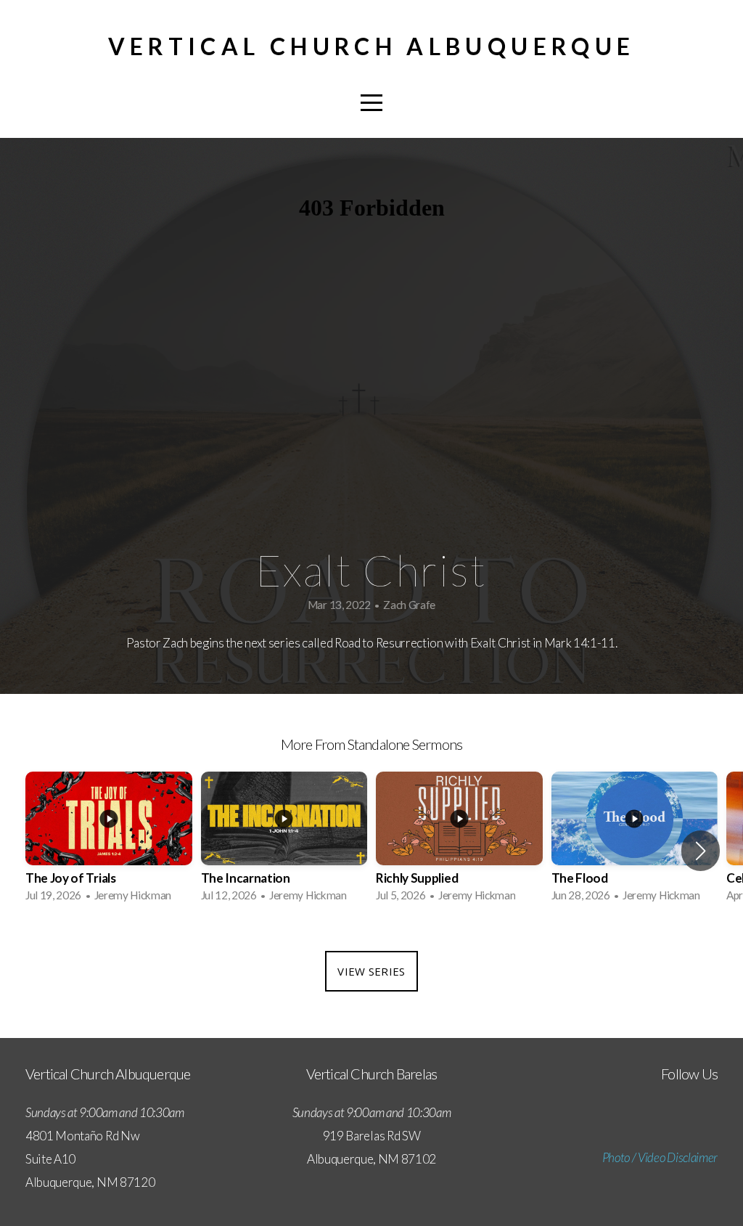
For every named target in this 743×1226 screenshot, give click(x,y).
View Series (371, 971)
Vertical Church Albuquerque (372, 46)
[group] (108, 841)
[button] (700, 851)
